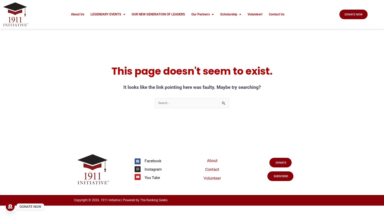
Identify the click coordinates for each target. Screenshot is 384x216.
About (212, 160)
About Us (77, 14)
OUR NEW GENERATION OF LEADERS (158, 14)
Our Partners (200, 14)
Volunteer (212, 178)
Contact (212, 169)
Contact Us (276, 14)
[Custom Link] (10, 206)
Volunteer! (255, 14)
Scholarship (228, 14)
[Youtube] (138, 177)
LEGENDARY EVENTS (106, 14)
